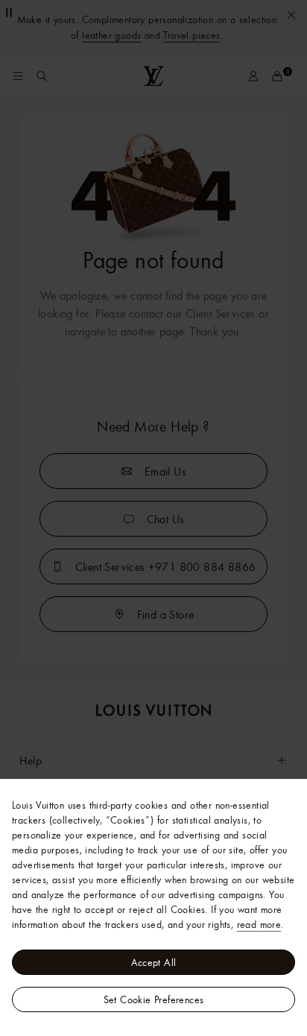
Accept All (154, 962)
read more (259, 924)
